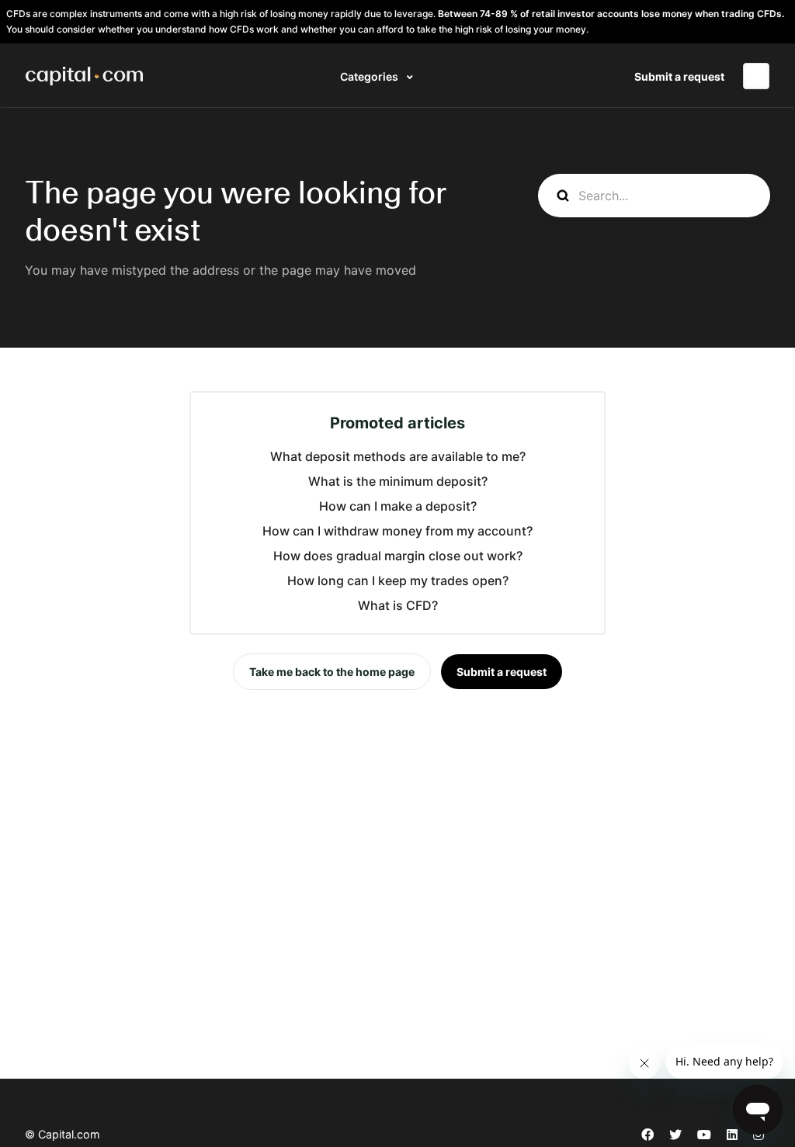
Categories (370, 76)
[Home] (84, 76)
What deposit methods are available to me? (398, 456)
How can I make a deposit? (398, 506)
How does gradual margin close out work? (397, 555)
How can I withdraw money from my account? (397, 531)
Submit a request (679, 76)
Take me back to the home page (332, 671)
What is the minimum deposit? (398, 481)
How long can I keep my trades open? (398, 580)
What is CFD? (398, 605)
